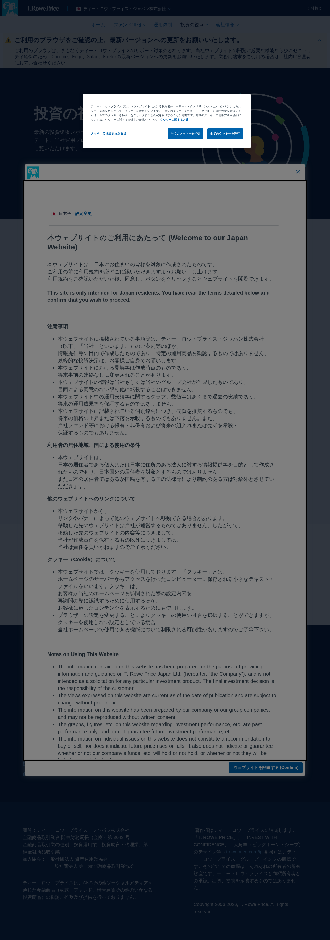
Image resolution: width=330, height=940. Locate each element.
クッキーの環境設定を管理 (109, 133)
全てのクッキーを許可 (225, 133)
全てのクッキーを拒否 (186, 133)
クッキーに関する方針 (174, 119)
